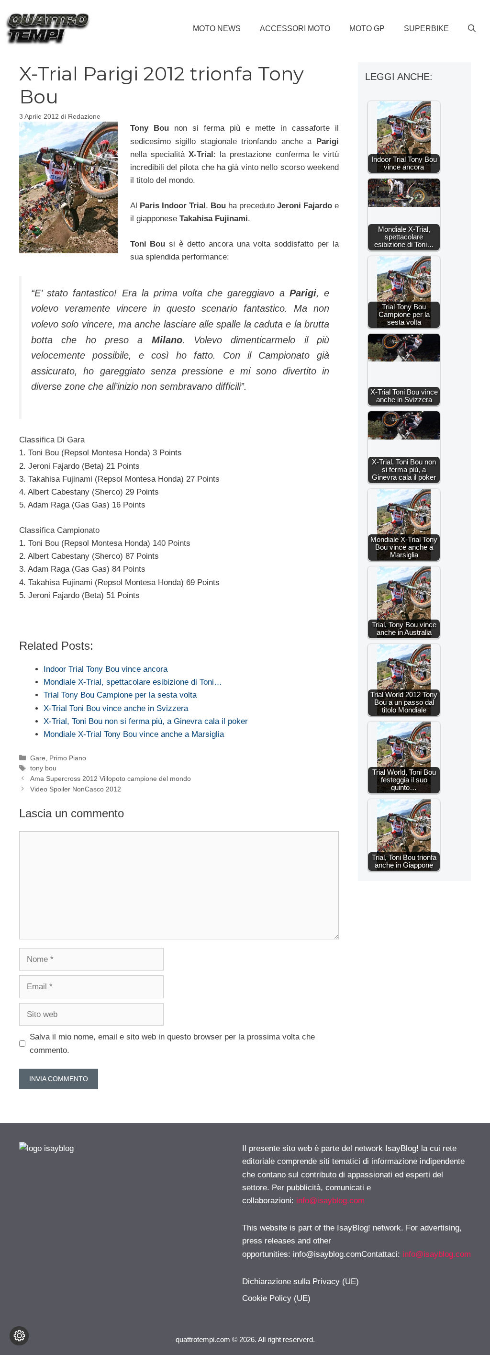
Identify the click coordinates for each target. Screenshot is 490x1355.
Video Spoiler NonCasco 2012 (75, 789)
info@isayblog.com (330, 1200)
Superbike (426, 28)
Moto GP (367, 28)
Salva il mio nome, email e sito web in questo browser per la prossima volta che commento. (172, 1043)
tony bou (43, 768)
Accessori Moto (295, 28)
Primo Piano (67, 758)
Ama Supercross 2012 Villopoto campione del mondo (110, 778)
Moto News (217, 28)
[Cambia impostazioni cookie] (19, 1335)
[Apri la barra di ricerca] (471, 29)
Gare (37, 758)
